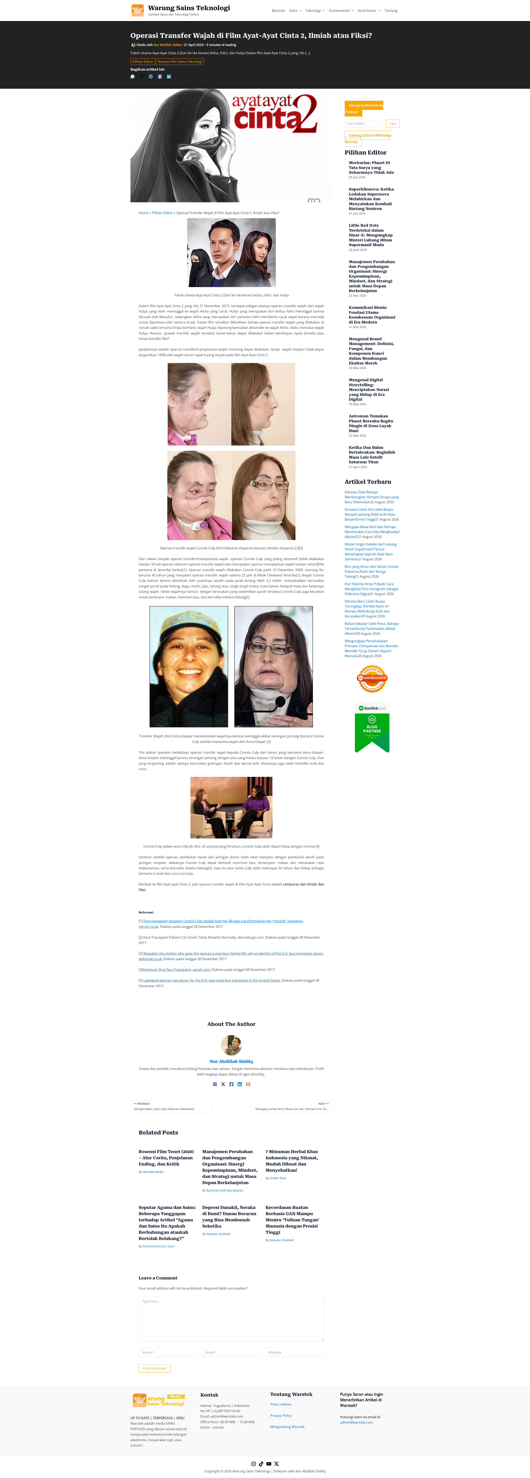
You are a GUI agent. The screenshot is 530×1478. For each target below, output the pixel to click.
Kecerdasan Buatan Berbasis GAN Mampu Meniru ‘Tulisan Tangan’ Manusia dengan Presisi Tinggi (292, 1220)
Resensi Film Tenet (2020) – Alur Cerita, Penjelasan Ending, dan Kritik (166, 1158)
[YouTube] (268, 1463)
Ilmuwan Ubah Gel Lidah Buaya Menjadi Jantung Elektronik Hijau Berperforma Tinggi (370, 514)
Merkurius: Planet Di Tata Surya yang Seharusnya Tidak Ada (371, 167)
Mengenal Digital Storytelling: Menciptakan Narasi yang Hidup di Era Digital (369, 389)
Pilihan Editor (142, 61)
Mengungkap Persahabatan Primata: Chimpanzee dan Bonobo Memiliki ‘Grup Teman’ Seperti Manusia (371, 648)
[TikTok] (261, 1463)
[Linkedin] (169, 76)
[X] (142, 76)
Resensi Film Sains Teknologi (180, 61)
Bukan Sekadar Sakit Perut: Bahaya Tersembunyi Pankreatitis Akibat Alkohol (372, 628)
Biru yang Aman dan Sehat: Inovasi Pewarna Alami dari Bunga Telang (372, 571)
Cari (393, 123)
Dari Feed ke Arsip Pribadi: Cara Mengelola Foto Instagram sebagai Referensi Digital (371, 589)
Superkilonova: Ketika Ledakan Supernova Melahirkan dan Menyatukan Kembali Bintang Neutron (371, 199)
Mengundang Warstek (287, 1426)
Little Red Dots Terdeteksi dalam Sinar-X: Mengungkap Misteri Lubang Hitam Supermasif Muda (371, 235)
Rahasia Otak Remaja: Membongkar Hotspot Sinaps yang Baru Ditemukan (372, 497)
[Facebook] (160, 76)
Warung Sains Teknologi (189, 8)
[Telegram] (151, 76)
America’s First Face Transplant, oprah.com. (177, 969)
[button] (300, 10)
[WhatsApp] (132, 76)
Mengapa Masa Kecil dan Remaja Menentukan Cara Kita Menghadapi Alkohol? (372, 532)
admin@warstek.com (356, 1422)
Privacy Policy (280, 1415)
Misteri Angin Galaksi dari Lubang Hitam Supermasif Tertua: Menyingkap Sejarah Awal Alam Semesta (371, 551)
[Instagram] (215, 1084)
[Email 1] (248, 1084)
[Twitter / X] (223, 1084)
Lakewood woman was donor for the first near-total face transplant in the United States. (212, 980)
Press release (280, 1404)
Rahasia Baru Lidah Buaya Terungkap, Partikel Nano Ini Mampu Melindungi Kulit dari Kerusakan (367, 608)
